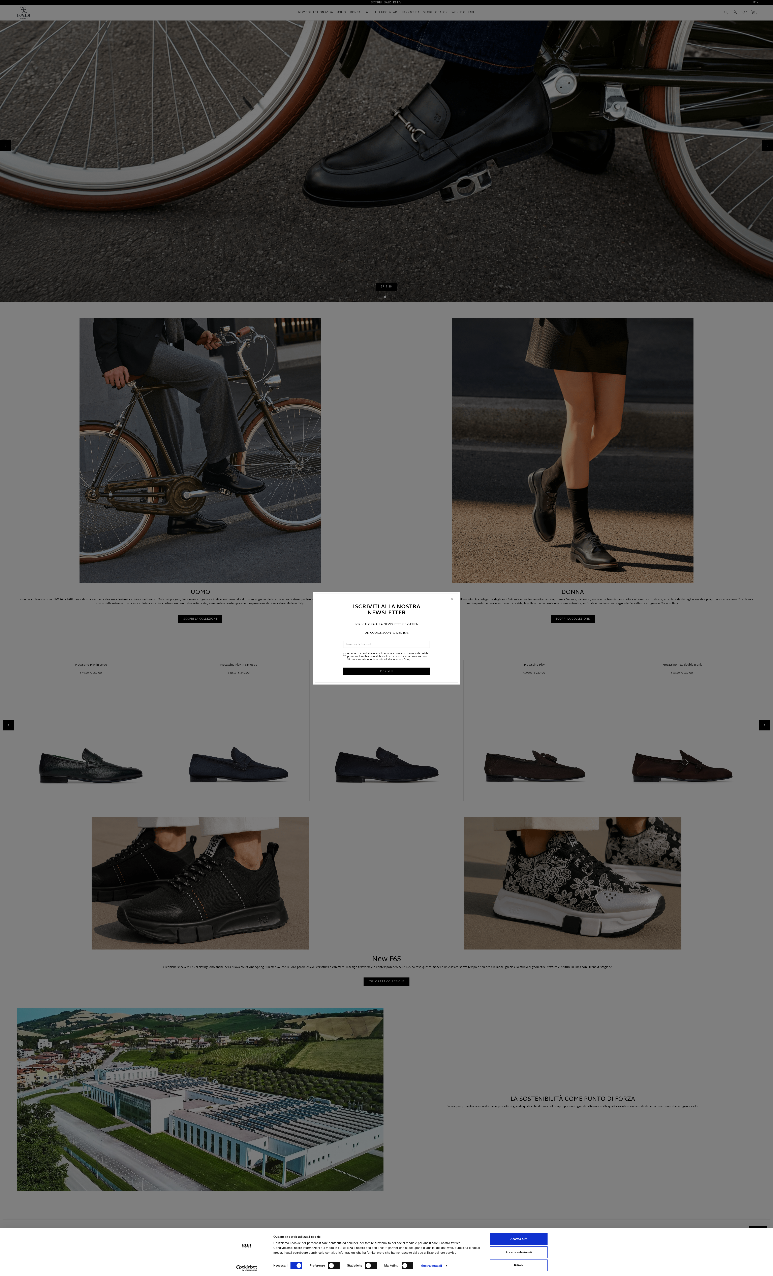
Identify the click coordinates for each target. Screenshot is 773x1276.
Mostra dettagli (431, 1265)
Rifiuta (518, 1265)
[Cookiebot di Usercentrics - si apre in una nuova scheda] (246, 1268)
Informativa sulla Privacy (379, 653)
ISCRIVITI (386, 671)
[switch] (334, 1265)
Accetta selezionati (518, 1252)
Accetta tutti (518, 1239)
